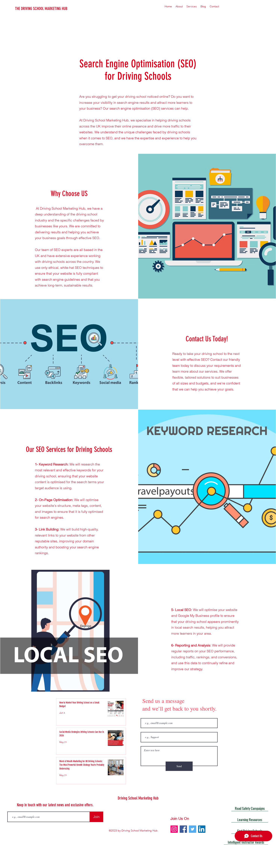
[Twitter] (192, 829)
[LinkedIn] (201, 829)
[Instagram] (174, 829)
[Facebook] (183, 829)
